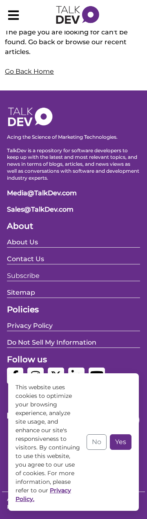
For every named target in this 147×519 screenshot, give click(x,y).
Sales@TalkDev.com (40, 209)
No (96, 442)
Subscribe (23, 276)
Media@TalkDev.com (42, 193)
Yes (120, 442)
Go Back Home (29, 71)
